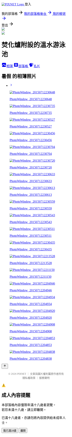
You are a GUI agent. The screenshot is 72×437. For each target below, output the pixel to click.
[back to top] (5, 366)
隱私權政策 (28, 377)
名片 (37, 66)
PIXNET (21, 373)
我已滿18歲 (9, 430)
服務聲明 (44, 377)
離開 (23, 430)
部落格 (23, 66)
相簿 (10, 66)
